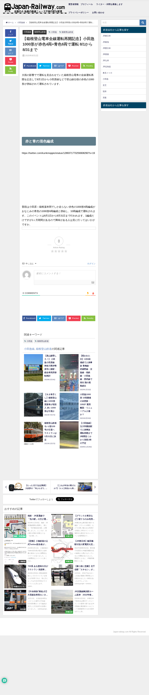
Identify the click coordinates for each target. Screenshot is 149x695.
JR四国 (106, 54)
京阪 (105, 98)
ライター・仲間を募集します (109, 4)
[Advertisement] (59, 111)
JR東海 (106, 42)
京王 (105, 85)
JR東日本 (107, 36)
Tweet (10, 44)
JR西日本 (107, 48)
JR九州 (106, 60)
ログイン (91, 264)
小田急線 (27, 32)
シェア (10, 34)
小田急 (54, 32)
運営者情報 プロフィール (80, 4)
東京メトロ (107, 73)
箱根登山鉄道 (40, 32)
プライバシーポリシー (78, 12)
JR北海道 (107, 67)
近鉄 (105, 91)
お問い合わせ (98, 12)
